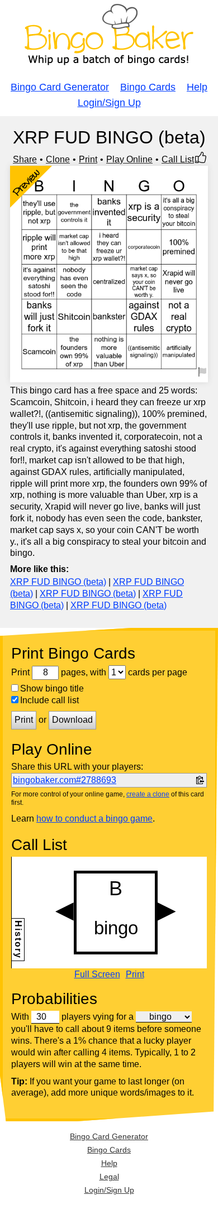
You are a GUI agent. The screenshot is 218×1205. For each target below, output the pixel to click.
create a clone (147, 794)
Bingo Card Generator (60, 87)
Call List (178, 159)
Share (25, 159)
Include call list (49, 700)
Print (88, 159)
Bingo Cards (148, 87)
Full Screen (97, 974)
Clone (58, 159)
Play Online (129, 159)
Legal (109, 1176)
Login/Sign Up (109, 102)
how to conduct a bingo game (94, 818)
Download (72, 719)
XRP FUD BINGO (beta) (58, 582)
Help (197, 87)
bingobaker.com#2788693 (64, 780)
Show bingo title (52, 688)
